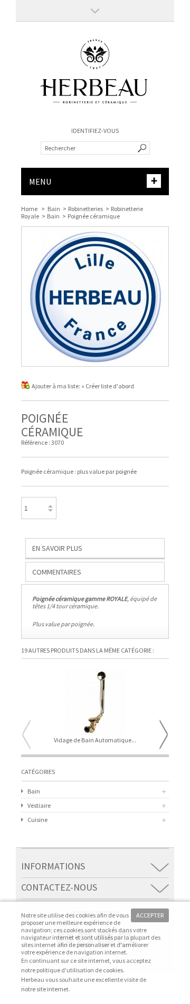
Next (163, 735)
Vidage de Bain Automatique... (95, 740)
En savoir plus (57, 548)
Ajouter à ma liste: (56, 386)
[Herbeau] (95, 116)
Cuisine (37, 820)
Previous (26, 735)
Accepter (150, 915)
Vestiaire (39, 805)
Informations (53, 866)
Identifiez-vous (95, 130)
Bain (54, 209)
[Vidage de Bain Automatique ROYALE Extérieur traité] (95, 703)
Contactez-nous (59, 887)
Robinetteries (85, 209)
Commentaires (56, 572)
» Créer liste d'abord (107, 386)
